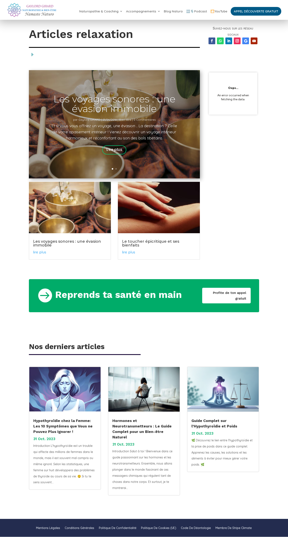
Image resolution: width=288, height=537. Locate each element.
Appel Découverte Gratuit (256, 11)
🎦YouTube (218, 11)
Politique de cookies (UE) (158, 527)
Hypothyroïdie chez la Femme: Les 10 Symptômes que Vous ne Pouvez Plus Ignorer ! (63, 426)
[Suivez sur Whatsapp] (220, 40)
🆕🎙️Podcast (196, 11)
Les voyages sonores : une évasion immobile (114, 104)
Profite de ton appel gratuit (229, 295)
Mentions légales (48, 527)
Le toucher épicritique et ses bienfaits (150, 243)
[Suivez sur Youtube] (254, 40)
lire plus (39, 252)
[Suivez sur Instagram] (237, 40)
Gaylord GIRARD (89, 119)
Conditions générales (79, 527)
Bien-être (125, 119)
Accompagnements (141, 11)
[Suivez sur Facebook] (212, 40)
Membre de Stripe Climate (233, 527)
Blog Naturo (173, 11)
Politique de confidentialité (117, 527)
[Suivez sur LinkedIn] (228, 40)
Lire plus (114, 149)
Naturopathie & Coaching (98, 11)
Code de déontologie (196, 527)
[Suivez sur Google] (245, 40)
